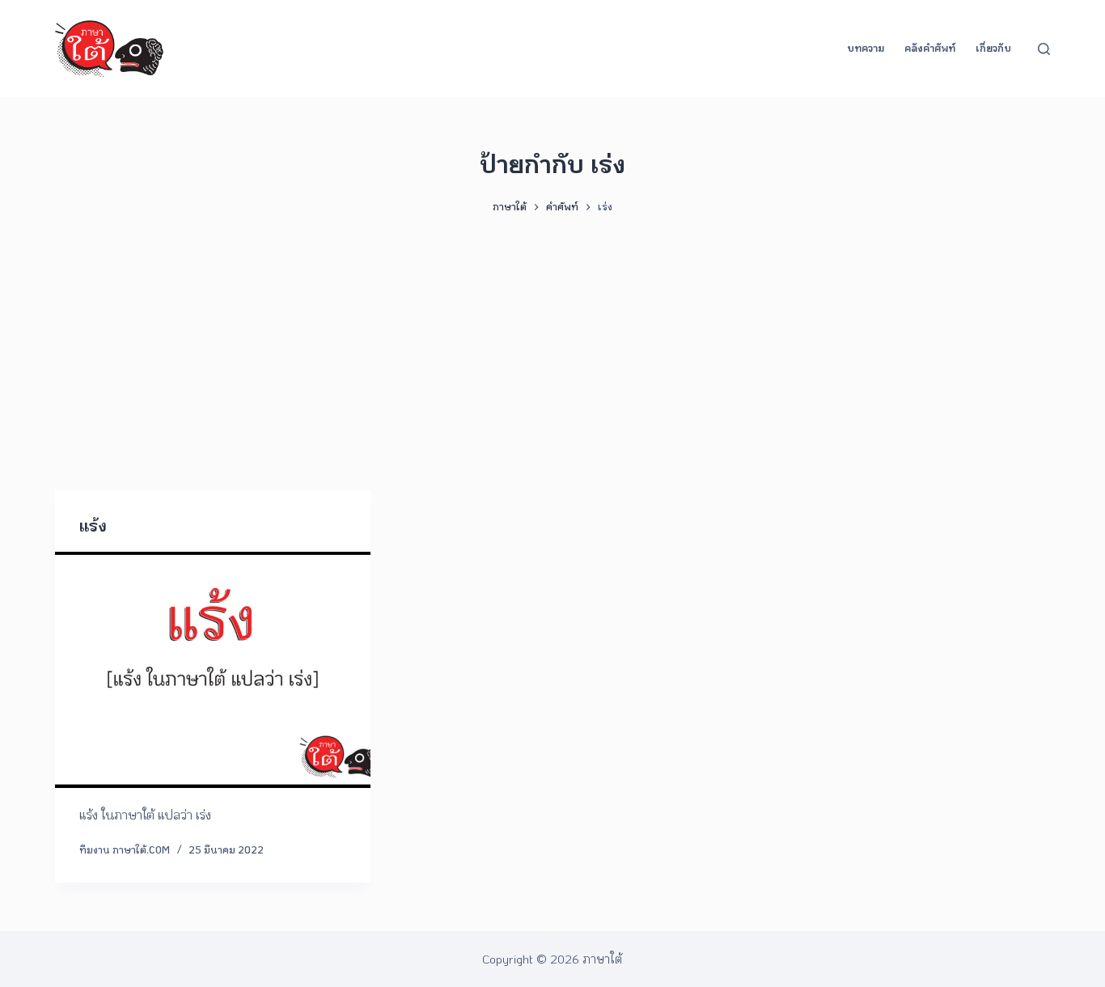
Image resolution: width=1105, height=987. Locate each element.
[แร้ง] (212, 670)
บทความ (865, 47)
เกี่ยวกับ (993, 47)
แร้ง (93, 525)
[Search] (1044, 49)
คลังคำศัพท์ (929, 47)
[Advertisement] (552, 344)
